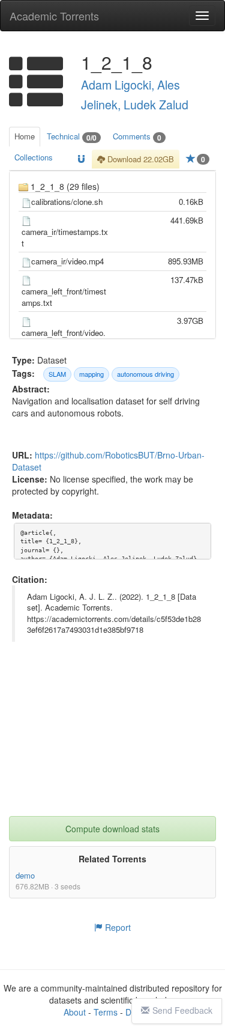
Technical (72, 136)
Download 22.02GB (139, 159)
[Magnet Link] (81, 159)
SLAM (57, 374)
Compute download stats (112, 829)
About (75, 1012)
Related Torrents (112, 859)
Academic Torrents (54, 15)
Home (24, 136)
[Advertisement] (114, 741)
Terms (106, 1012)
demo (25, 875)
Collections (33, 157)
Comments (137, 136)
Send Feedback (182, 1010)
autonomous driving (145, 374)
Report (117, 927)
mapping (91, 374)
